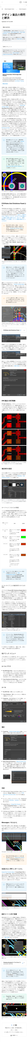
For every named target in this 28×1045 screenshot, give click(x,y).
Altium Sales (19, 38)
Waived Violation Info (21, 761)
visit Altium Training (19, 81)
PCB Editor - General (13, 800)
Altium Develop (7, 32)
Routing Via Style (6, 127)
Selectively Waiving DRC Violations (14, 166)
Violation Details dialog (19, 284)
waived (22, 141)
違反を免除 (7, 937)
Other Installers (16, 52)
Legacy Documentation (8, 54)
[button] (14, 330)
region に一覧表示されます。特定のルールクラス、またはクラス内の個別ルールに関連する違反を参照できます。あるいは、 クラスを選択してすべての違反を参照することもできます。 (14, 217)
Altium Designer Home (9, 9)
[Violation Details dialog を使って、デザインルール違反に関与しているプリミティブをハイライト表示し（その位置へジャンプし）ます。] (14, 314)
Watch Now (5, 83)
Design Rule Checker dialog (16, 228)
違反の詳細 (16, 365)
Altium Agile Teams (15, 32)
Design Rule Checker (16, 804)
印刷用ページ (15, 1035)
